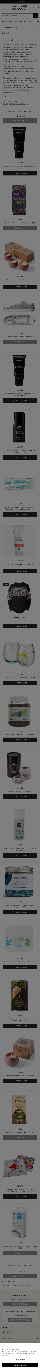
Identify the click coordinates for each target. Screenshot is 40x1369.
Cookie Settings (20, 1359)
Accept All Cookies (20, 1365)
